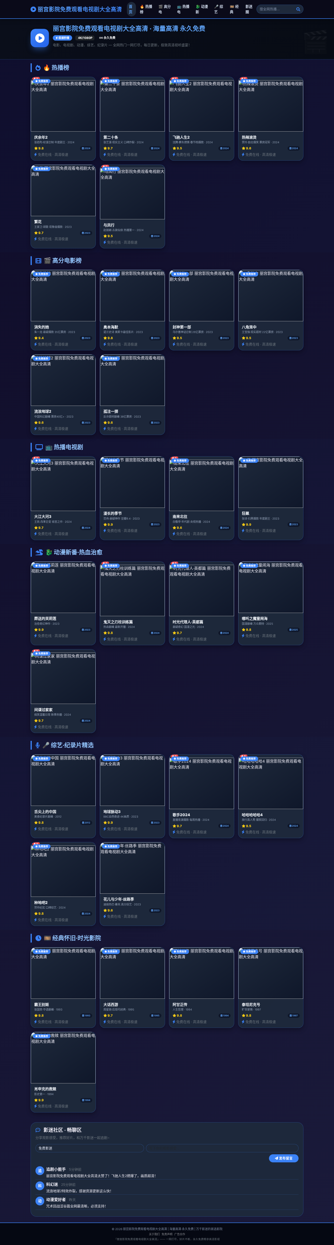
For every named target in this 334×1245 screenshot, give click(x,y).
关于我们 (154, 1234)
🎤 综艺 (218, 9)
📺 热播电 (183, 9)
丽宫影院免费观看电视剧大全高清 (79, 9)
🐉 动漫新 (202, 9)
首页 (130, 9)
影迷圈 (248, 9)
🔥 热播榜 (146, 9)
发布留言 (285, 1158)
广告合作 (179, 1234)
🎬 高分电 (164, 9)
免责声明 (167, 1234)
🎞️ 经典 (234, 9)
